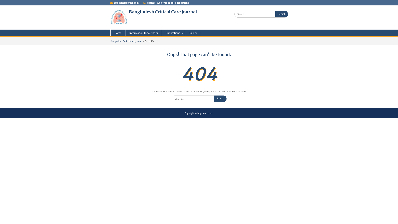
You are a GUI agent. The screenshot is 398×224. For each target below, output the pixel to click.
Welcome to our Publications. (173, 2)
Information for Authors (143, 33)
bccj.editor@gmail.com (126, 2)
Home (117, 33)
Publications (173, 33)
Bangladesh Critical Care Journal (163, 12)
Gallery (193, 33)
